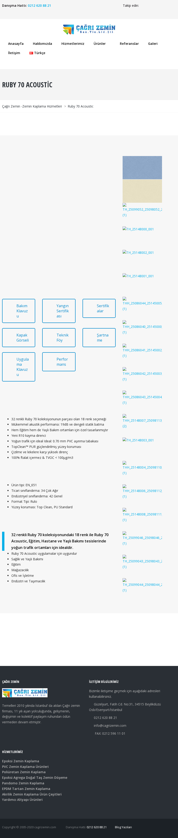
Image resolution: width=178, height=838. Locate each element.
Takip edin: (131, 5)
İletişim (14, 53)
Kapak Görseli (22, 338)
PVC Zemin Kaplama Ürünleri (25, 766)
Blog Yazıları (123, 827)
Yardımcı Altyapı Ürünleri (22, 799)
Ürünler (100, 43)
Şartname (102, 338)
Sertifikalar (103, 308)
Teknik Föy (63, 338)
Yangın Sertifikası (63, 311)
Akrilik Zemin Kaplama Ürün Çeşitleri (32, 794)
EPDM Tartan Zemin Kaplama (26, 788)
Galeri (153, 43)
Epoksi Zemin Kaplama (20, 761)
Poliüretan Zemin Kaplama (24, 772)
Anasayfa (16, 43)
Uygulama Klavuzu (22, 367)
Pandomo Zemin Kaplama (23, 783)
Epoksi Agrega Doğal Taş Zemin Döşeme (34, 777)
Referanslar (129, 43)
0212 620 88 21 (39, 5)
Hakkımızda (42, 43)
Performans (62, 362)
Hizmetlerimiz (72, 43)
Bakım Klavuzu (22, 311)
